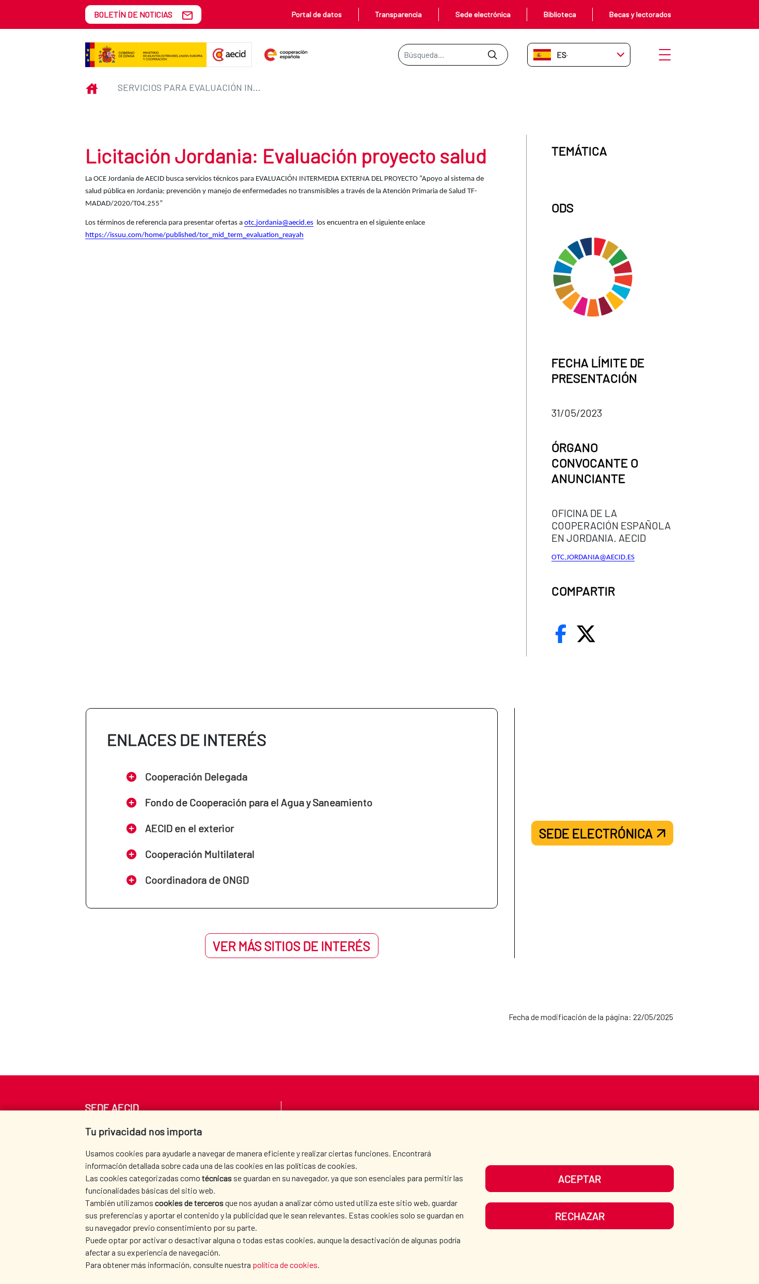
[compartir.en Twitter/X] (586, 633)
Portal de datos (317, 14)
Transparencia (398, 14)
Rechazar (580, 1216)
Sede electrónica (483, 14)
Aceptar (579, 1178)
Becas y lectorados (640, 14)
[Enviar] (492, 54)
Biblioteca (560, 14)
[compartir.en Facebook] (560, 633)
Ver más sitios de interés (291, 945)
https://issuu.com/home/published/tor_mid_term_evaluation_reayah (194, 235)
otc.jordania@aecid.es (278, 223)
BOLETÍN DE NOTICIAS (133, 14)
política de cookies (285, 1265)
